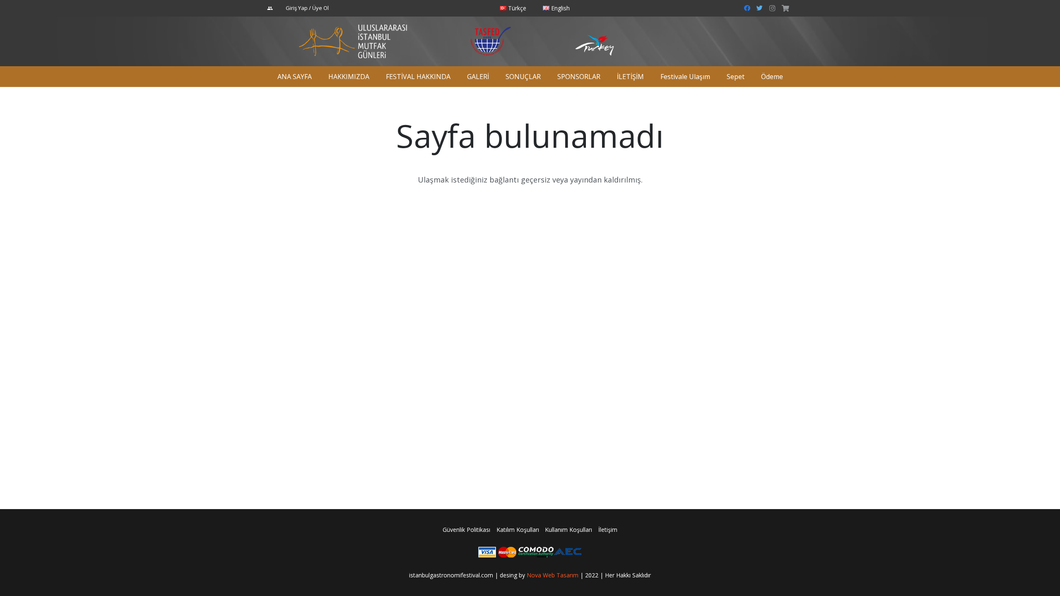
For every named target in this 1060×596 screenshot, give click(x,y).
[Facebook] (747, 8)
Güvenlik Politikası (466, 530)
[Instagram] (772, 8)
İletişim (607, 530)
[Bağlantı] (353, 41)
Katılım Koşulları (517, 530)
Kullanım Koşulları (568, 530)
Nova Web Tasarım (552, 575)
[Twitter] (760, 8)
